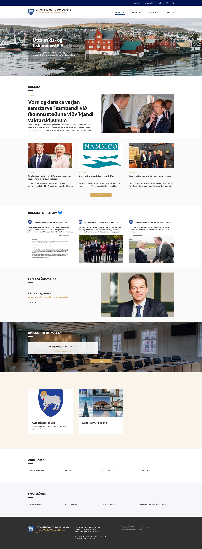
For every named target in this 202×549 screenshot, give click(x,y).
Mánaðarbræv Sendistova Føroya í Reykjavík (153, 505)
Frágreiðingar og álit (36, 504)
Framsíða (120, 12)
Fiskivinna (69, 470)
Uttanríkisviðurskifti (36, 470)
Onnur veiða (107, 470)
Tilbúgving (144, 470)
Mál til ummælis (71, 504)
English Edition (149, 3)
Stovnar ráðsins (108, 504)
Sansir (140, 529)
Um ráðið (169, 12)
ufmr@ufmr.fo (91, 529)
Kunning (153, 12)
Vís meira (101, 195)
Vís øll (101, 361)
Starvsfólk (137, 3)
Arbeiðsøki (137, 12)
